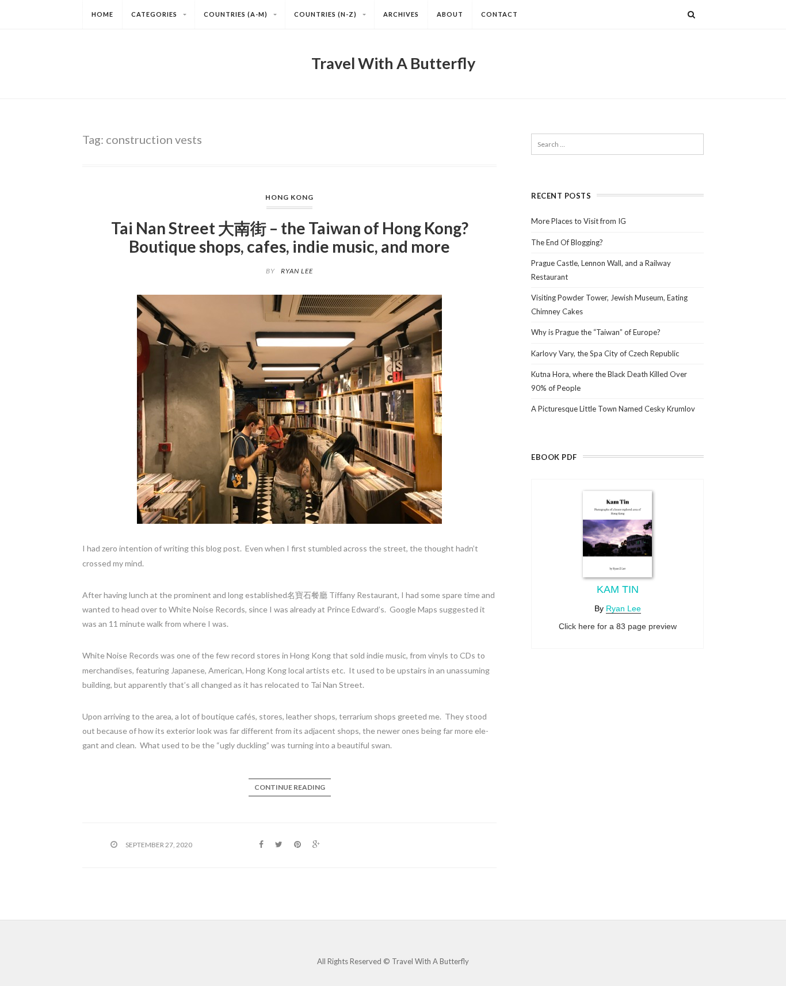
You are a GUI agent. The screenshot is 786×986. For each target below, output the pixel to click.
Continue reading (289, 787)
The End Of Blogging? (567, 242)
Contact (499, 14)
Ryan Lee (297, 271)
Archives (401, 14)
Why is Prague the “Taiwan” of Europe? (596, 332)
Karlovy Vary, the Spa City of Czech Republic (605, 353)
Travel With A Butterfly (393, 63)
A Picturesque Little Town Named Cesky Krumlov (613, 408)
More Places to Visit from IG (578, 221)
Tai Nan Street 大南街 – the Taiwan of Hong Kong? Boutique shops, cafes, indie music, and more (289, 237)
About (450, 14)
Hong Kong (289, 197)
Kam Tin (618, 589)
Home (102, 14)
